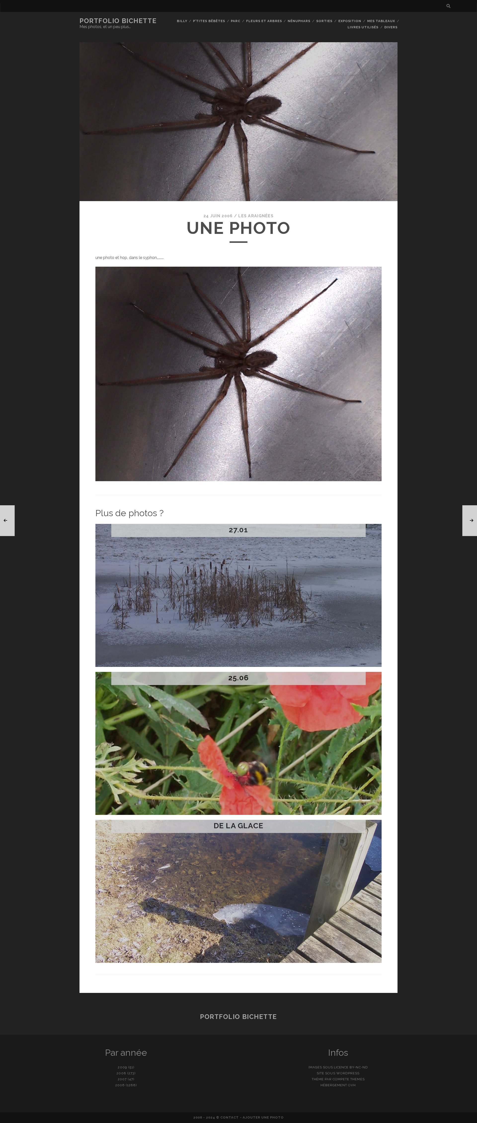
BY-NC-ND (359, 1067)
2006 (120, 1085)
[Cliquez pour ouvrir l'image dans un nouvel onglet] (238, 479)
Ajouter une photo (263, 1117)
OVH (352, 1085)
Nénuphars (299, 21)
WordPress (347, 1073)
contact (229, 1117)
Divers (391, 27)
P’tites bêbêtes (209, 21)
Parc (235, 21)
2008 (121, 1073)
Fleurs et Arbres (264, 21)
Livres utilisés (363, 27)
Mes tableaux (381, 21)
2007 (122, 1079)
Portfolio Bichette (118, 21)
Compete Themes (349, 1079)
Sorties (324, 21)
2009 (122, 1067)
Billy (182, 21)
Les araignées (256, 216)
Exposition (349, 21)
